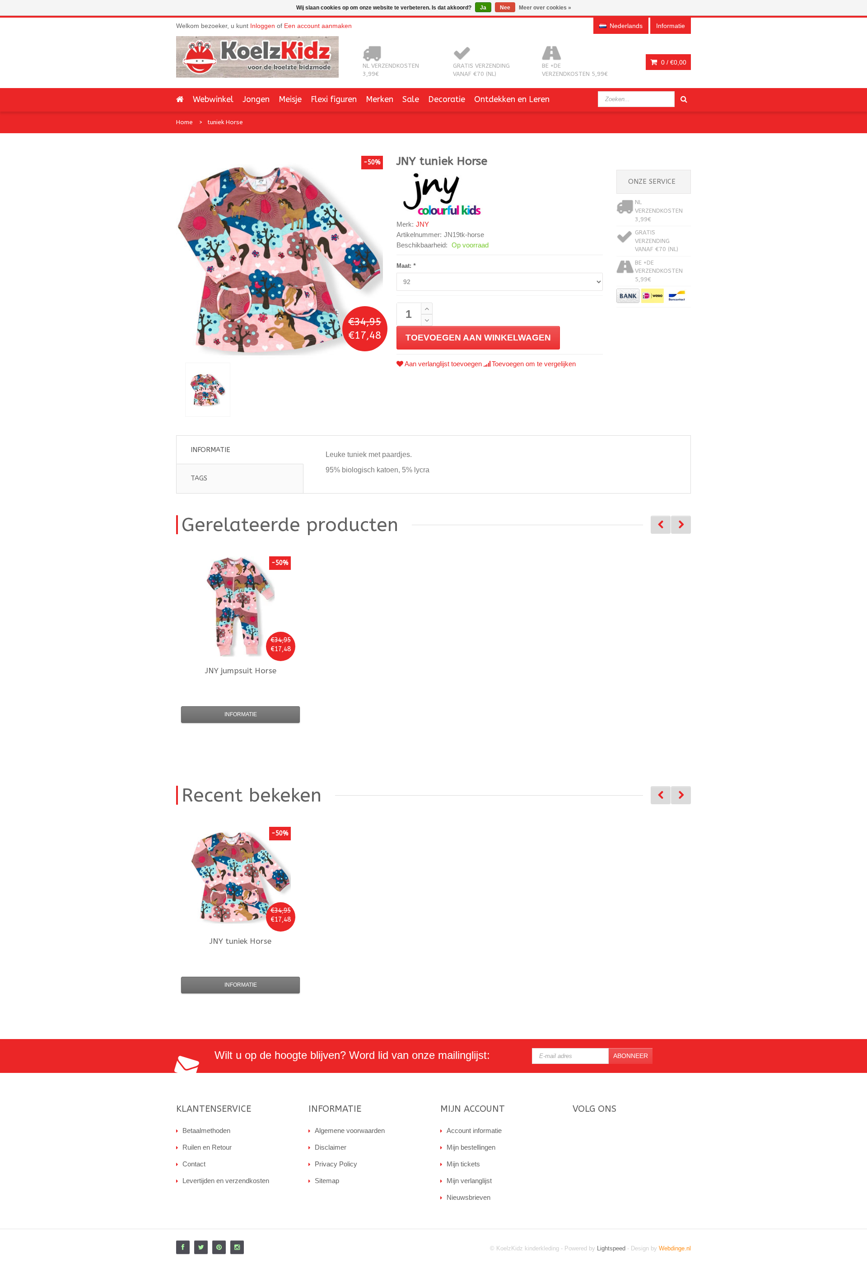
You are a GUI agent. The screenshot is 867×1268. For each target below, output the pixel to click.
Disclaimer (330, 1147)
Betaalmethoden (206, 1130)
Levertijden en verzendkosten (225, 1180)
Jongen (256, 99)
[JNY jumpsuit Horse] (241, 606)
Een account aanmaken (318, 25)
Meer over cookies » (545, 8)
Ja (483, 8)
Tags (199, 478)
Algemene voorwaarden (350, 1130)
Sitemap (327, 1180)
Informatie (210, 450)
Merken (379, 99)
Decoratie (446, 99)
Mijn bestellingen (471, 1147)
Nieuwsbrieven (468, 1197)
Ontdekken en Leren (512, 99)
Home (184, 122)
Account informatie (474, 1130)
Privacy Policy (336, 1164)
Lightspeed (611, 1248)
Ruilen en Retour (207, 1147)
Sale (410, 99)
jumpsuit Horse (240, 670)
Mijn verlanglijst (469, 1180)
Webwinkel (213, 99)
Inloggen (262, 25)
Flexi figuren (334, 99)
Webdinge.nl (675, 1248)
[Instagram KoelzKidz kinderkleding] (237, 1247)
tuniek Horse (225, 122)
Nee (505, 8)
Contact (193, 1164)
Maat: (405, 265)
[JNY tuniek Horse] (207, 389)
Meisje (290, 99)
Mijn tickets (463, 1164)
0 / (672, 62)
